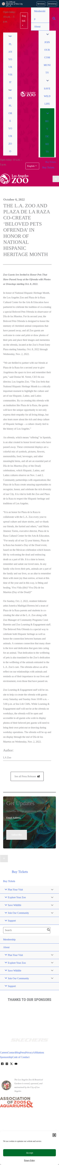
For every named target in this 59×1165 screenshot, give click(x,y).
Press (22, 1052)
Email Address (13, 817)
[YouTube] (16, 1063)
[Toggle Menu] (8, 36)
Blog (17, 1052)
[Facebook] (2, 1063)
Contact (11, 1052)
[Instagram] (7, 1063)
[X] (11, 1063)
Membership (39, 15)
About (37, 26)
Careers (4, 1052)
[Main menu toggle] (56, 179)
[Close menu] (4, 858)
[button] (54, 1135)
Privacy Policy (29, 1160)
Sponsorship (6, 1057)
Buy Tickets (48, 167)
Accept (29, 1153)
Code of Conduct (20, 1057)
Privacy (29, 1052)
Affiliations (38, 1052)
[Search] (48, 930)
